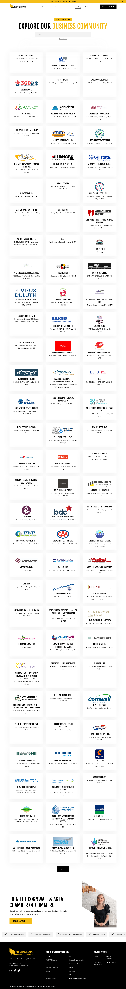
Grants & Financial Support (78, 978)
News (71, 967)
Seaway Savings (51, 978)
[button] (66, 7)
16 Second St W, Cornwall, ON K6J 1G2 (22, 959)
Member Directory (52, 967)
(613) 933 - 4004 (15, 963)
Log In (96, 956)
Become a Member (75, 964)
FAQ (70, 975)
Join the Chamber (109, 957)
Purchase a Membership (98, 963)
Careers (48, 971)
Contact (48, 964)
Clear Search (63, 39)
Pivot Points (50, 975)
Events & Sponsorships (76, 960)
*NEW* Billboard (51, 960)
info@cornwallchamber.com (19, 966)
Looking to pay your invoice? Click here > (62, 1)
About (71, 956)
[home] (18, 6)
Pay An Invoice (111, 962)
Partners (72, 971)
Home (48, 956)
